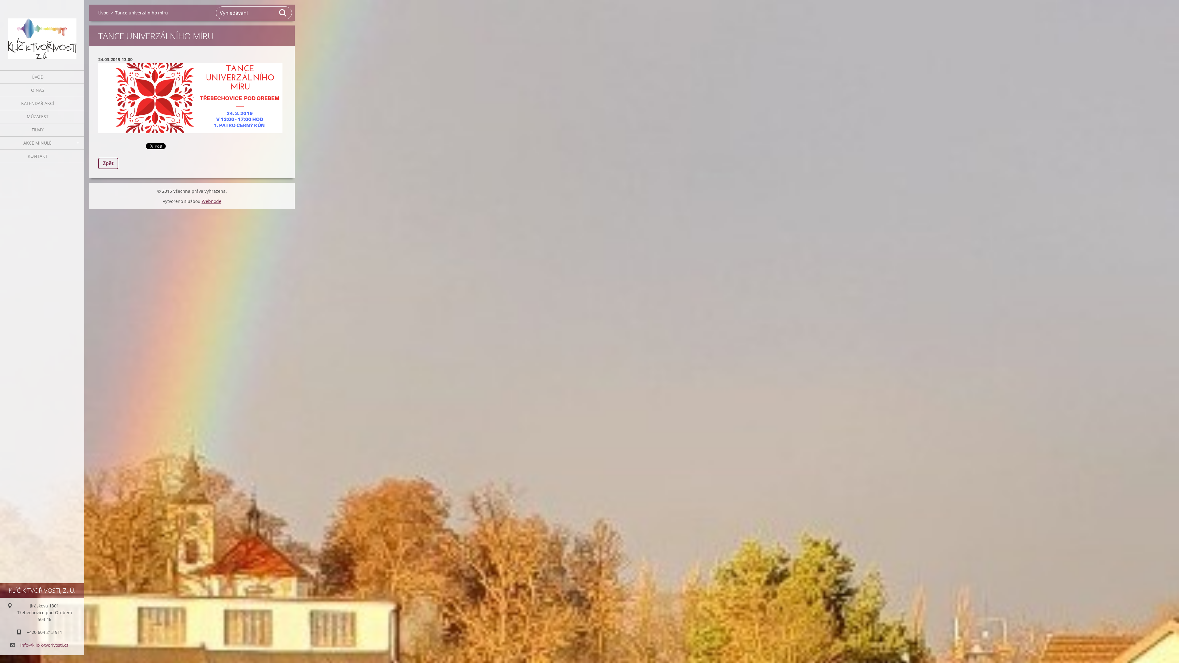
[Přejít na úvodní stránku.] (42, 31)
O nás (37, 90)
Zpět (108, 163)
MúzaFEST (38, 116)
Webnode (211, 201)
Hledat (283, 12)
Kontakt (38, 156)
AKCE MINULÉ (37, 143)
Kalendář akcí (37, 103)
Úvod (38, 77)
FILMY (38, 130)
